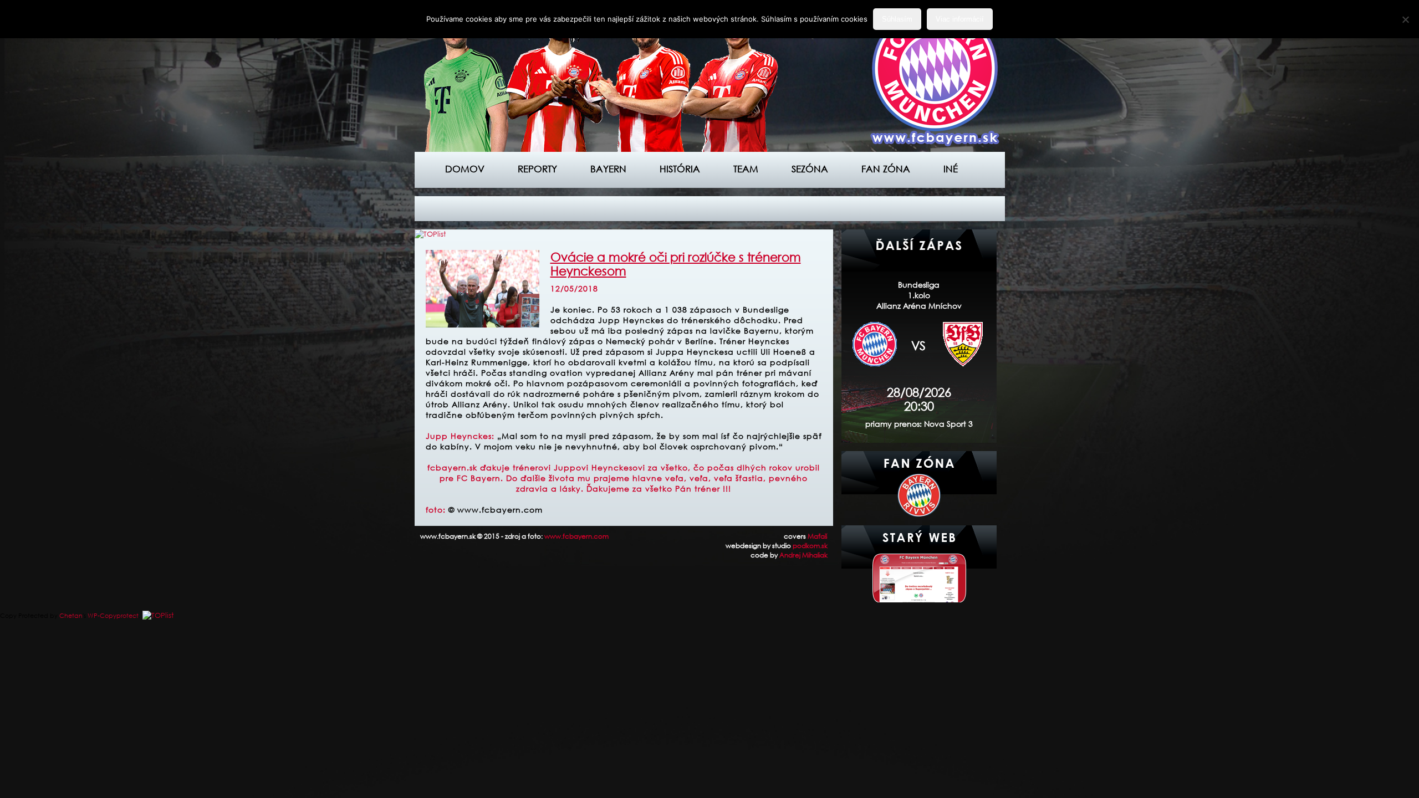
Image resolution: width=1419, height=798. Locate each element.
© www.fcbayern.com (495, 509)
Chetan (71, 615)
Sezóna (810, 169)
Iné (950, 169)
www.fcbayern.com (576, 536)
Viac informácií (960, 19)
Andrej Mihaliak (803, 555)
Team (745, 169)
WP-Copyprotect (113, 615)
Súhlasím (897, 19)
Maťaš (818, 536)
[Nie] (1405, 19)
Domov (464, 169)
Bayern (608, 169)
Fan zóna (885, 169)
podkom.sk (810, 545)
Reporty (537, 169)
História (680, 169)
